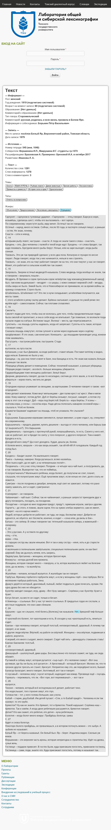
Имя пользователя (55, 49)
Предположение (27, 210)
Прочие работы (69, 186)
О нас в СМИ (8, 796)
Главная (6, 4)
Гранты (5, 773)
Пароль (55, 59)
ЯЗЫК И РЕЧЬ (21, 186)
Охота (9, 186)
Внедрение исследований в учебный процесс (25, 792)
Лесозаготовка (85, 186)
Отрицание (65, 210)
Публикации (7, 777)
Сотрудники (7, 807)
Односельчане (55, 189)
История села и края (37, 189)
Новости (20, 4)
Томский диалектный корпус (60, 4)
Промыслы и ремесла (15, 189)
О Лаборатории (9, 766)
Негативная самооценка (47, 210)
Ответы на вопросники (16, 200)
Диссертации (8, 781)
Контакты (35, 4)
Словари (84, 4)
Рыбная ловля (36, 186)
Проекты (6, 769)
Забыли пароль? (55, 69)
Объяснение (11, 210)
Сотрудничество (10, 799)
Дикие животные (53, 186)
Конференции (8, 788)
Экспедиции (100, 4)
